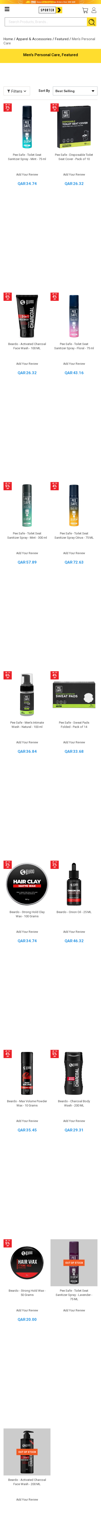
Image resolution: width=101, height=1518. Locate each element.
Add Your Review (27, 174)
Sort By (44, 91)
